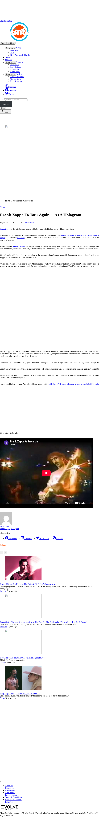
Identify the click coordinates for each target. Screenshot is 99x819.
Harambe (20, 238)
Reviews (19, 74)
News (18, 48)
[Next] (5, 552)
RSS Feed (9, 802)
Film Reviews (16, 81)
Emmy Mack (28, 222)
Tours (7, 57)
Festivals (8, 60)
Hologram (15, 529)
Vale (12, 53)
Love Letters (15, 67)
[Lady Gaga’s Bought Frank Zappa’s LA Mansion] (23, 689)
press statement (19, 246)
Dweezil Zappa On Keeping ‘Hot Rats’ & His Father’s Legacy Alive (28, 584)
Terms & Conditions (13, 797)
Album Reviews (17, 77)
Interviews (14, 65)
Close (3, 108)
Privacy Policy (11, 795)
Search (6, 104)
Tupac (2, 238)
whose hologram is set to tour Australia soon (79, 235)
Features (19, 62)
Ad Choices (10, 793)
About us (9, 786)
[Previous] (1, 552)
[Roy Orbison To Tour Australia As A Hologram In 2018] (23, 653)
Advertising (10, 790)
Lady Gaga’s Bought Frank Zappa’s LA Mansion (20, 693)
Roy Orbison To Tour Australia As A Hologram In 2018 (23, 658)
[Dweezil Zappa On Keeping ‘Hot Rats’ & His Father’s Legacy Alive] (23, 580)
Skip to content (6, 21)
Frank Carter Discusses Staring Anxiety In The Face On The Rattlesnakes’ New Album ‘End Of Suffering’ (43, 622)
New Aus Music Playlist (20, 55)
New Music (15, 50)
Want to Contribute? (13, 799)
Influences (14, 69)
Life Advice (15, 71)
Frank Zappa (5, 229)
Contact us (9, 788)
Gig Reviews (15, 79)
